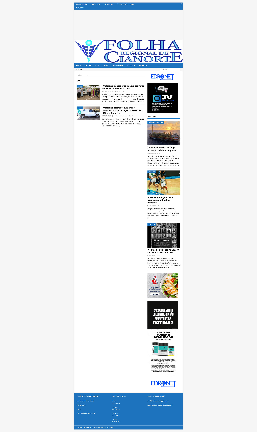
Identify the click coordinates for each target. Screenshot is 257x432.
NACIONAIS (143, 65)
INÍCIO (78, 65)
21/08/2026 (152, 153)
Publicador (117, 91)
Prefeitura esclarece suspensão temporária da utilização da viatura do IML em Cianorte (122, 110)
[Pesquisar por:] (170, 69)
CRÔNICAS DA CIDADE (82, 4)
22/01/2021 (107, 116)
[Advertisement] (128, 25)
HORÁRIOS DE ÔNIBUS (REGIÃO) (125, 4)
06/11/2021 (107, 91)
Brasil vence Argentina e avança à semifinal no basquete (160, 200)
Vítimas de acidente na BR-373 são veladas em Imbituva (163, 251)
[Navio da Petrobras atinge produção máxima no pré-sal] (163, 133)
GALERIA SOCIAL (96, 4)
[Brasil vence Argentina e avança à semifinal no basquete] (163, 182)
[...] (178, 165)
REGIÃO (106, 65)
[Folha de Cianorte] (128, 62)
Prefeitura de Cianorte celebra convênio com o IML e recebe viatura (123, 87)
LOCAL (97, 65)
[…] (143, 101)
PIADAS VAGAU (80, 8)
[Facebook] (181, 4)
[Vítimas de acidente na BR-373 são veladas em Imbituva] (163, 235)
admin (116, 116)
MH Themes (110, 427)
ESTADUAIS (131, 65)
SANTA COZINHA (108, 4)
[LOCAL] (88, 92)
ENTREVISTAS (118, 65)
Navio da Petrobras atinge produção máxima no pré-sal (162, 149)
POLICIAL (88, 65)
